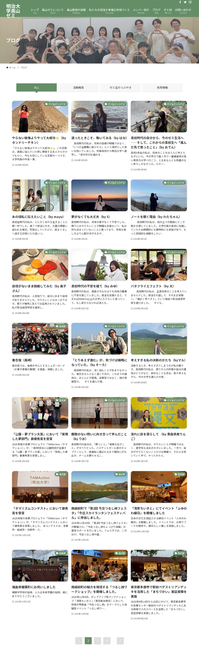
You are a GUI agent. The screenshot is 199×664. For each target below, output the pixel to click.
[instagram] (190, 2)
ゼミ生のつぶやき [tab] (120, 87)
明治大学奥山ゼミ (13, 11)
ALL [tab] (36, 87)
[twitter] (185, 2)
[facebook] (180, 2)
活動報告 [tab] (78, 87)
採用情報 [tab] (162, 87)
